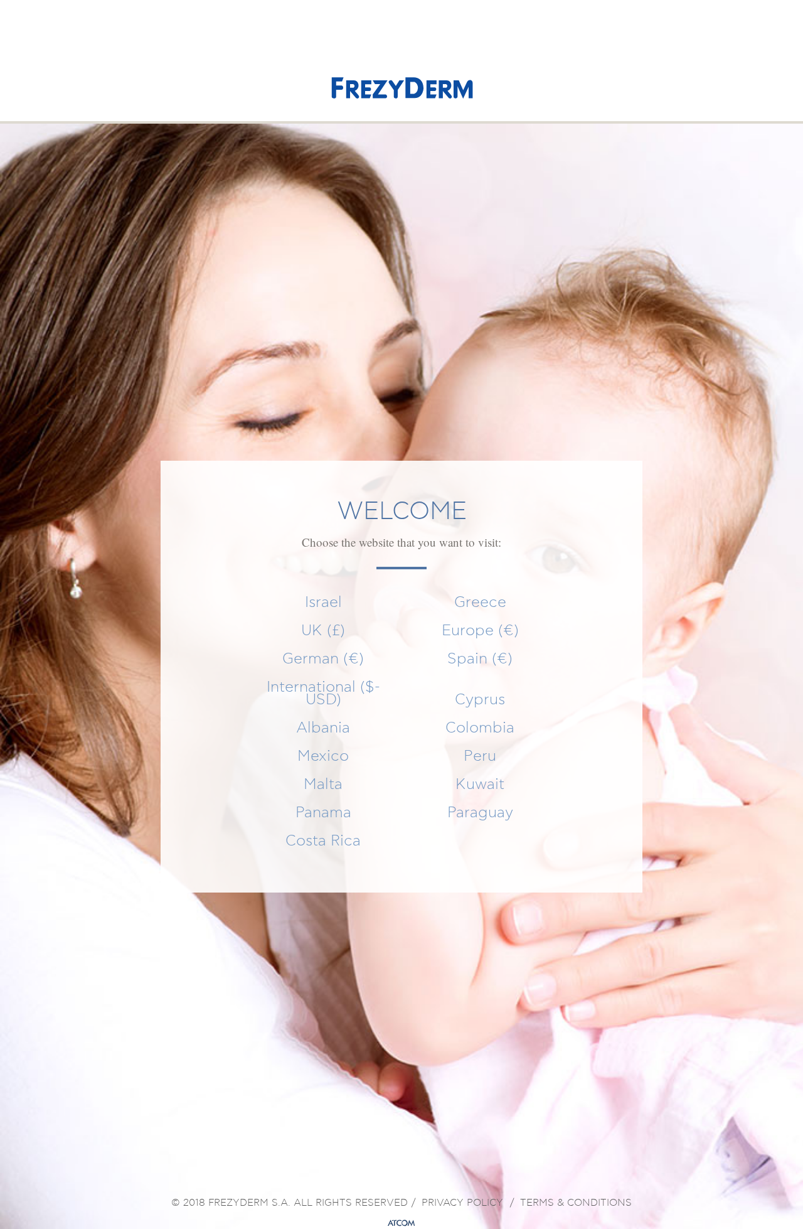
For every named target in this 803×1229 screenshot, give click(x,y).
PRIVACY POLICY (462, 1203)
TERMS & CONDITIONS (576, 1203)
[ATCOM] (401, 1223)
